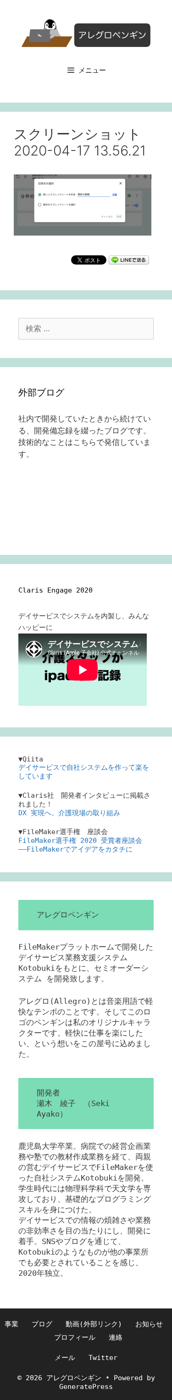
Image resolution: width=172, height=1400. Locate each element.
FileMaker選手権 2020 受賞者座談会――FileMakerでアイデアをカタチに (80, 844)
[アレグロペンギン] (86, 32)
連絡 (115, 1337)
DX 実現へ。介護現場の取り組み (69, 813)
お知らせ (149, 1324)
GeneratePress (86, 1387)
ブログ (42, 1324)
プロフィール (74, 1337)
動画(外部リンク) (94, 1324)
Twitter (103, 1358)
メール (65, 1358)
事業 (11, 1324)
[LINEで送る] (129, 259)
